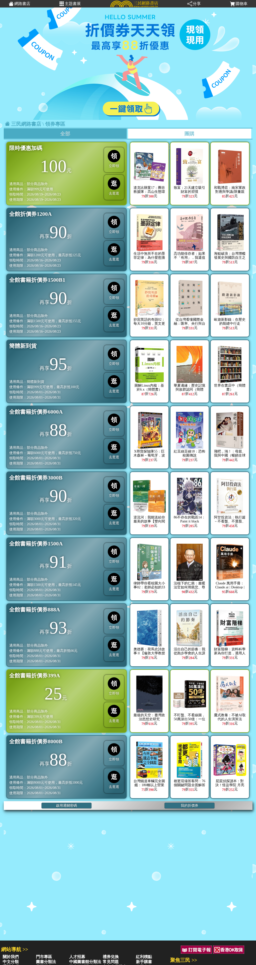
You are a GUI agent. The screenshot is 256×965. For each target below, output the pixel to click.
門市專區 (44, 957)
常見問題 (111, 962)
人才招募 (77, 957)
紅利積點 (144, 957)
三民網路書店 (26, 124)
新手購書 (144, 962)
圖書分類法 (46, 962)
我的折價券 (189, 805)
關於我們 (11, 957)
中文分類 (11, 962)
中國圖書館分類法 (85, 962)
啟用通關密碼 (66, 805)
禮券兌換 (111, 957)
